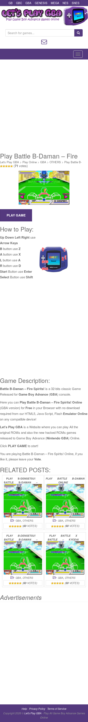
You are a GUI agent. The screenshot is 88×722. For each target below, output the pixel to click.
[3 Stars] (6, 166)
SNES (75, 3)
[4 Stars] (9, 166)
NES (65, 3)
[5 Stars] (11, 166)
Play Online (29, 162)
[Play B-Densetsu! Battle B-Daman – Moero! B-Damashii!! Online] (22, 558)
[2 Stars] (4, 166)
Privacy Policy (37, 708)
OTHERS (55, 162)
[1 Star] (1, 166)
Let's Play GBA (9, 162)
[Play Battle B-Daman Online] (65, 501)
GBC (19, 3)
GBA (28, 3)
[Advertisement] (44, 106)
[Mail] (44, 41)
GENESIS (41, 3)
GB (11, 3)
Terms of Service (56, 708)
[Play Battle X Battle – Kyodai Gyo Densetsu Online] (65, 558)
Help (24, 708)
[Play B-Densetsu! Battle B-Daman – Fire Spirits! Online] (22, 501)
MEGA (55, 3)
